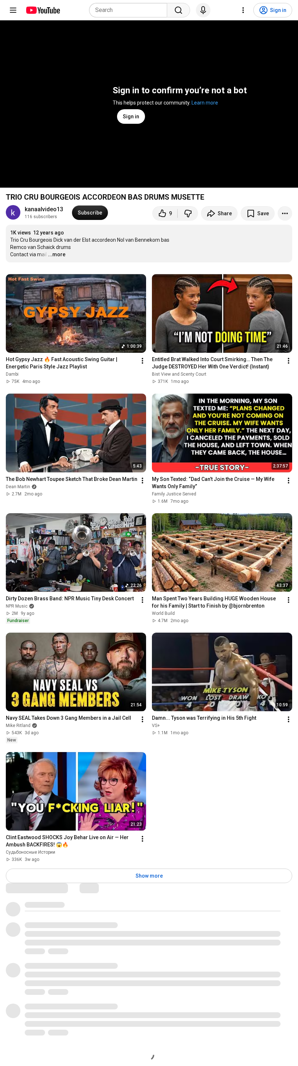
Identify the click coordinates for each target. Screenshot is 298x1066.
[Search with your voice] (203, 10)
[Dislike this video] (188, 213)
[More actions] (285, 213)
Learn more (205, 103)
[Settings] (243, 10)
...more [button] (56, 254)
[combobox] (130, 10)
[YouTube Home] (42, 10)
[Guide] (13, 10)
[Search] (178, 10)
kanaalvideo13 (44, 209)
